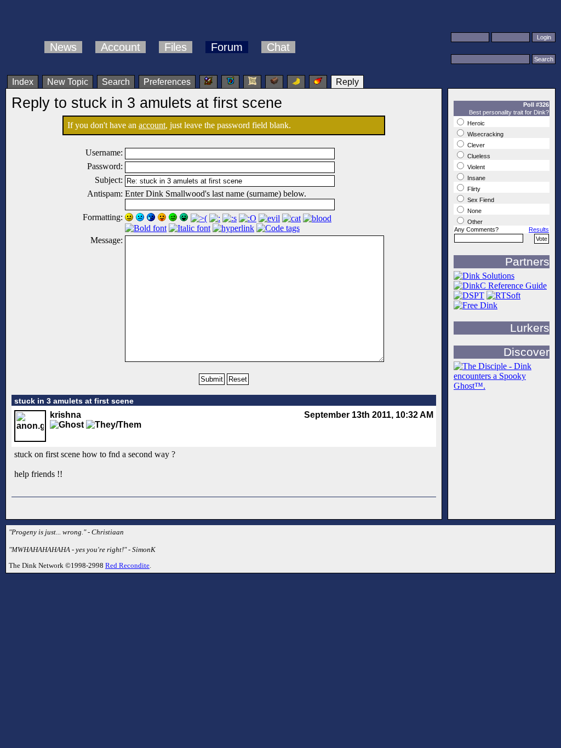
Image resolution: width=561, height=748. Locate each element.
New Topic (67, 82)
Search (116, 82)
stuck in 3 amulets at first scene (74, 400)
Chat (278, 47)
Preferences (167, 82)
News (63, 47)
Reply (347, 82)
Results (539, 229)
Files (175, 47)
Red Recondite (127, 565)
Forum (227, 47)
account (152, 125)
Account (120, 47)
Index (22, 82)
